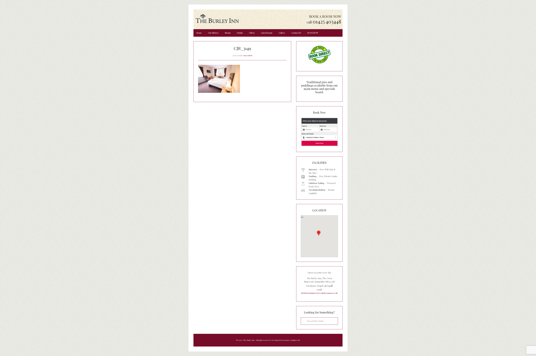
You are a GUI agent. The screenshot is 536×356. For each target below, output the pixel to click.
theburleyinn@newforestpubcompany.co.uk (319, 293)
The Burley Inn (217, 18)
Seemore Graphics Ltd (291, 340)
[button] (318, 233)
